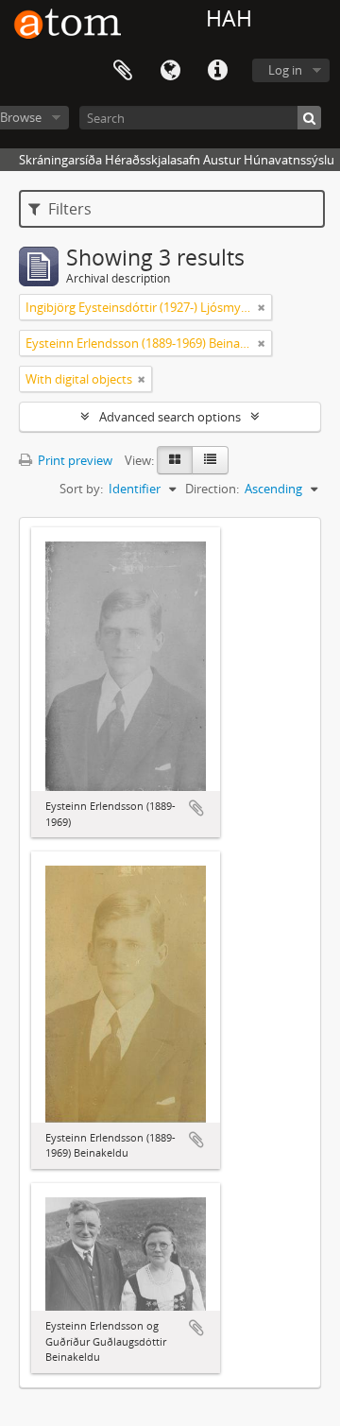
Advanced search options (170, 416)
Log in (285, 69)
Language (170, 70)
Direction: (212, 488)
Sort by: (81, 488)
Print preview (73, 460)
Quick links (217, 70)
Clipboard (122, 70)
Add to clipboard (196, 808)
